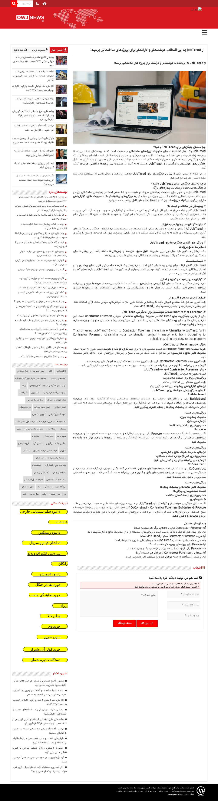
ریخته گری (51, 429)
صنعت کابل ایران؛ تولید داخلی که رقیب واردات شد (41, 288)
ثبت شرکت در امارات (56, 400)
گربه (24, 494)
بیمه (24, 386)
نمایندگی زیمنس (41, 472)
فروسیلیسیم (23, 443)
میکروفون (36, 465)
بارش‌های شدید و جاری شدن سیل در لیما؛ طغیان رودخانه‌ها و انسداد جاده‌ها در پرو (33, 140)
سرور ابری (61, 436)
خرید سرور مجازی (42, 407)
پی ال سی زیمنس (58, 494)
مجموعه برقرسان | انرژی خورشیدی (50, 458)
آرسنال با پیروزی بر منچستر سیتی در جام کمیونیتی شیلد (42, 272)
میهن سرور (52, 637)
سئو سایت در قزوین (34, 429)
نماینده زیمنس (59, 472)
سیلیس (35, 436)
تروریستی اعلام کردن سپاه (54, 393)
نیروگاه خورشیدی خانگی (55, 487)
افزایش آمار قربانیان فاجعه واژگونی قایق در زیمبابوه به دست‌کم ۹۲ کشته (33, 88)
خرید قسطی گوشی (57, 414)
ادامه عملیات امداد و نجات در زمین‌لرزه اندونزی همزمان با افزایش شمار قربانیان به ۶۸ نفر (33, 75)
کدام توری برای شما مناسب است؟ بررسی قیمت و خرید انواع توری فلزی (42, 295)
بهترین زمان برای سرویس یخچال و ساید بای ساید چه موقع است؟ (41, 322)
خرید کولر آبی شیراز (45, 649)
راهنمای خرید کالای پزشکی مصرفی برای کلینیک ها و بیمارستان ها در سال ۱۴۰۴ (41, 350)
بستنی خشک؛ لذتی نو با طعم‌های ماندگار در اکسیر (41, 357)
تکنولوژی (23, 393)
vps (51, 371)
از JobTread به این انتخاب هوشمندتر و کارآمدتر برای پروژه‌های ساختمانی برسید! (147, 50)
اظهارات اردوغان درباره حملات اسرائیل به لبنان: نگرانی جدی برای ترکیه (34, 153)
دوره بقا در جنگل (47, 585)
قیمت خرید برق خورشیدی (45, 451)
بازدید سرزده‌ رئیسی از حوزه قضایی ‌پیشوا (47, 386)
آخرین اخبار (58, 50)
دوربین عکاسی (38, 414)
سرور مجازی (48, 436)
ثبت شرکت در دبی (35, 400)
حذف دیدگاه (125, 623)
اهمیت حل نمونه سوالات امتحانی (30, 378)
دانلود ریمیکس (49, 532)
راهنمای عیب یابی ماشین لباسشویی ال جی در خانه (40, 315)
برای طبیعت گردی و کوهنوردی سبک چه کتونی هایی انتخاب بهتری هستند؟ (41, 309)
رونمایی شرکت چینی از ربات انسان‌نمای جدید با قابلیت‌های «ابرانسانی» (35, 101)
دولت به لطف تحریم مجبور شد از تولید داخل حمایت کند (41, 422)
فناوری (63, 451)
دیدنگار (63, 429)
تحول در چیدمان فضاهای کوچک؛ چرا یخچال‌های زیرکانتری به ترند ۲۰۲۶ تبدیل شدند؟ (43, 331)
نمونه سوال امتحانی (33, 480)
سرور (19, 429)
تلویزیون (35, 393)
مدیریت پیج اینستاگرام (55, 465)
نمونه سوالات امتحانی (56, 480)
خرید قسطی (25, 407)
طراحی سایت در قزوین (56, 443)
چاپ (44, 494)
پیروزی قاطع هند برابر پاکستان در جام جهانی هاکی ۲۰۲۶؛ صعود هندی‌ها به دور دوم (33, 61)
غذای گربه (37, 443)
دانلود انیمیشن (49, 574)
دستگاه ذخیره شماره (44, 660)
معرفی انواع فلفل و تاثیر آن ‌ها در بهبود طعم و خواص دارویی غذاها (41, 341)
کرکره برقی (34, 494)
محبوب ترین (39, 50)
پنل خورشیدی (27, 487)
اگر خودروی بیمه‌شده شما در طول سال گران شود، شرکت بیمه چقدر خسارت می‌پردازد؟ (35, 180)
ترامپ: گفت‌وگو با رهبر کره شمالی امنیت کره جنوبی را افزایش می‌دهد (34, 128)
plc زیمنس (61, 371)
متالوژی (26, 451)
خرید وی (54, 626)
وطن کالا (53, 616)
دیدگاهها (19, 50)
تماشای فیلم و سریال (44, 543)
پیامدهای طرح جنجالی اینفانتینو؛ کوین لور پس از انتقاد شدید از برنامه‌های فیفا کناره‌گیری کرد (33, 115)
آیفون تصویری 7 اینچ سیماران (31, 371)
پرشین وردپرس (175, 794)
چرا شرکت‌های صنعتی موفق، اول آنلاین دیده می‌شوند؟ (39, 302)
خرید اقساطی (60, 407)
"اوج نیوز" (171, 788)
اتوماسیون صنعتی (58, 378)
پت (38, 487)
